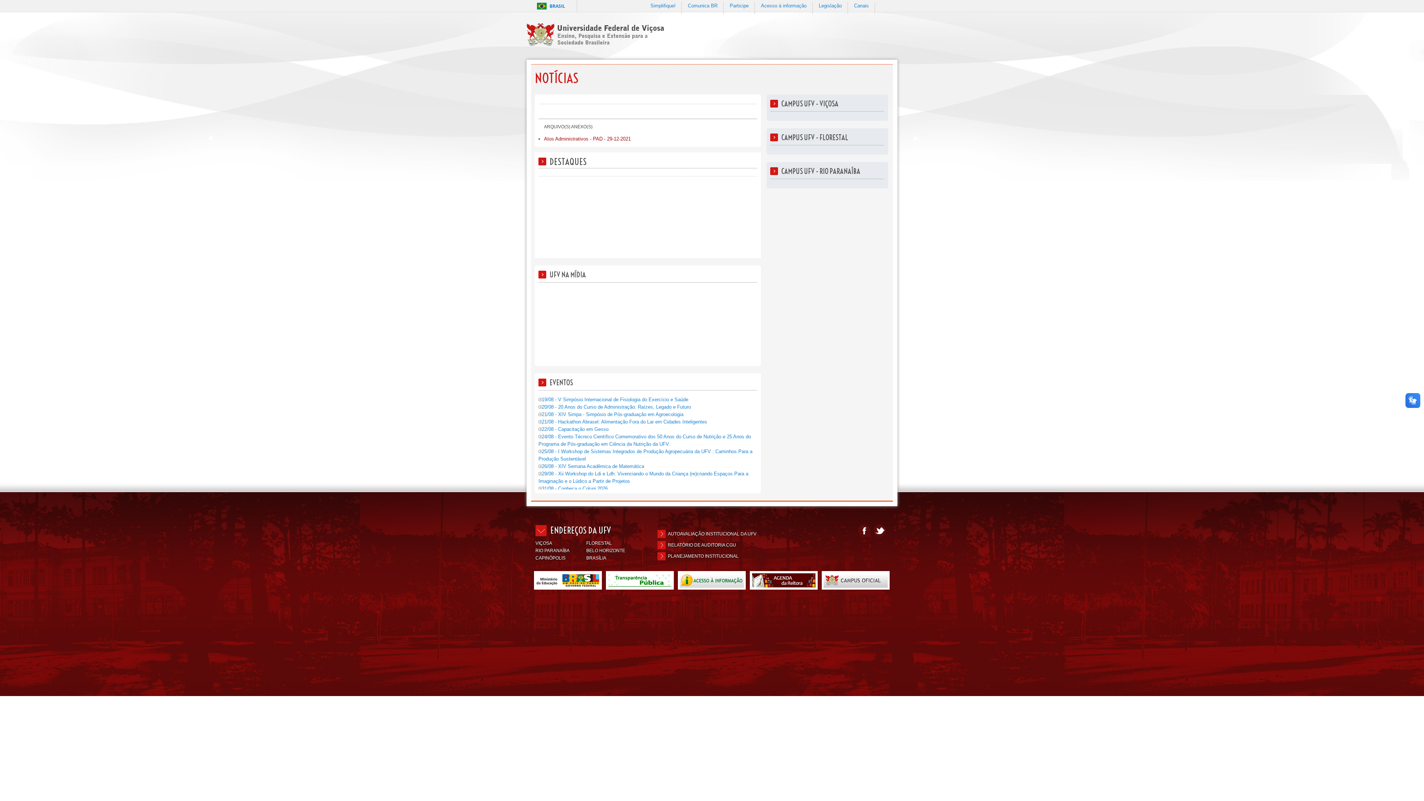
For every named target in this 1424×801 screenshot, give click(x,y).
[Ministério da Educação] (567, 586)
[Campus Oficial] (855, 586)
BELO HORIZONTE (605, 550)
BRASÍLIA (596, 558)
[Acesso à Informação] (711, 586)
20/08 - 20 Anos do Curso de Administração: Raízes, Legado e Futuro (616, 407)
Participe (739, 6)
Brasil (557, 6)
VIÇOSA (543, 543)
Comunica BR (703, 6)
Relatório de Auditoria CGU (702, 545)
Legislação (830, 6)
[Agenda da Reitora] (783, 586)
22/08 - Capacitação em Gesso (575, 429)
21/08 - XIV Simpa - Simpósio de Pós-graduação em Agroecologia (612, 414)
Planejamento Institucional (703, 556)
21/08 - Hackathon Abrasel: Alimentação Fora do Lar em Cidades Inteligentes (624, 422)
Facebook (864, 531)
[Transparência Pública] (639, 586)
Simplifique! (663, 6)
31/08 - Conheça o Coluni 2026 (575, 488)
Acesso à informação (784, 6)
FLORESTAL (599, 543)
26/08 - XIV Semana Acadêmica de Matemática (593, 466)
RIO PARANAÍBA (552, 550)
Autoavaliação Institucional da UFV (712, 534)
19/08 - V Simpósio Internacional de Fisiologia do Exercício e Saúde (615, 399)
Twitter (880, 531)
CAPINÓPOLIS (550, 558)
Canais (861, 6)
